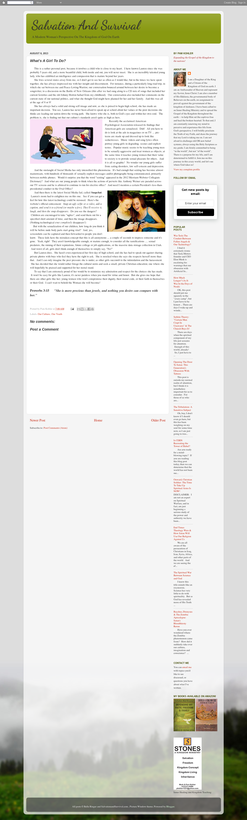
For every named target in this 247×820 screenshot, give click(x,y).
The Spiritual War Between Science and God (182, 575)
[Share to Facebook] (89, 309)
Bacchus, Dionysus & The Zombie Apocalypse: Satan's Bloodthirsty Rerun (183, 619)
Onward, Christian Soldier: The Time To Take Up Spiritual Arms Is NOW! (183, 485)
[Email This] (78, 309)
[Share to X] (85, 309)
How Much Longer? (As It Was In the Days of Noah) (183, 282)
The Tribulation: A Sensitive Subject (183, 408)
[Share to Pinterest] (92, 309)
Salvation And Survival (86, 25)
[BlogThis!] (82, 309)
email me (186, 667)
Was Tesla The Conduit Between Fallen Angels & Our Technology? (182, 240)
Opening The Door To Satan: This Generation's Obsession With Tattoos (183, 367)
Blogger (170, 806)
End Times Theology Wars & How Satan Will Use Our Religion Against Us (182, 533)
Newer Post (37, 420)
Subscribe (195, 212)
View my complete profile (187, 169)
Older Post (158, 420)
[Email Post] (72, 308)
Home (98, 420)
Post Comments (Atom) (55, 427)
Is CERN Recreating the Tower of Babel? (182, 443)
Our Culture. (44, 314)
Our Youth (57, 314)
